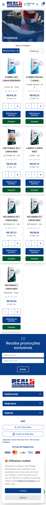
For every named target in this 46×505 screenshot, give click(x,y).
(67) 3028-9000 (24, 427)
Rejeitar (23, 497)
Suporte (9, 413)
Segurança (10, 403)
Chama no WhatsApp (24, 434)
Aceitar (23, 490)
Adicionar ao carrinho (11, 114)
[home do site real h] (23, 383)
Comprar (11, 121)
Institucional (11, 394)
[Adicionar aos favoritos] (17, 63)
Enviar (23, 369)
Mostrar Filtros (9, 51)
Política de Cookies (26, 481)
